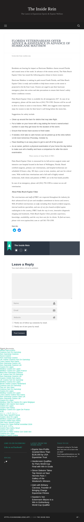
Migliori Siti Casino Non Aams (12, 404)
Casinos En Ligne (7, 434)
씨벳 (2, 411)
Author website (21, 250)
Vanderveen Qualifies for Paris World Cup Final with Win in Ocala (42, 464)
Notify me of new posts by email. (26, 327)
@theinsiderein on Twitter (25, 250)
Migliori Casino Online (9, 435)
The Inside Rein (42, 8)
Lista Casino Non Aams (9, 361)
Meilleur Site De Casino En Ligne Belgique (17, 402)
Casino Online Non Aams (10, 378)
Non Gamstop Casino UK (10, 363)
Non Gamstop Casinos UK (11, 365)
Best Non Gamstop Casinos (11, 373)
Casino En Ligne (7, 367)
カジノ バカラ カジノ (9, 413)
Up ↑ (78, 517)
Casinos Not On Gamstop (10, 352)
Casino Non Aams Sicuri (10, 428)
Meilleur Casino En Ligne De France (15, 409)
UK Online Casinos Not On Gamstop (15, 360)
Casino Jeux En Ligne (9, 417)
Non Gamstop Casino (9, 358)
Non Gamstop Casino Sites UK (12, 397)
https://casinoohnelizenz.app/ (17, 517)
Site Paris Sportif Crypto (10, 422)
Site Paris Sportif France (10, 415)
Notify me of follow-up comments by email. (30, 323)
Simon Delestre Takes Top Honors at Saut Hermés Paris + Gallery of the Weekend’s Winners (42, 475)
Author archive (16, 250)
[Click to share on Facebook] (19, 230)
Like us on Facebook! (14, 443)
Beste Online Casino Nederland (13, 384)
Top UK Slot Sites (7, 387)
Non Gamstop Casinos (9, 354)
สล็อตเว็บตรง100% (7, 350)
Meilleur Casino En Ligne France (13, 371)
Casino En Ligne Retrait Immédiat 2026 (16, 424)
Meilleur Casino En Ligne (10, 369)
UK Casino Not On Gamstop (11, 374)
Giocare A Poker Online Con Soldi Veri (15, 432)
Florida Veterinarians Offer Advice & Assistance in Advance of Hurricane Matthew (41, 43)
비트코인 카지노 (6, 426)
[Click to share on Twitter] (14, 230)
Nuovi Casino (5, 356)
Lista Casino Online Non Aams (12, 395)
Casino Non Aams (7, 408)
